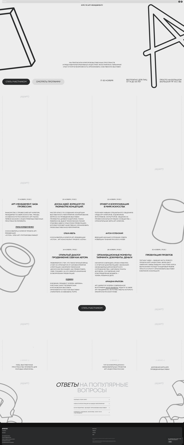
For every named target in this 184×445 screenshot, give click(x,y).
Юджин (69, 279)
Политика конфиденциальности (6, 437)
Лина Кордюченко (25, 227)
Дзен (93, 434)
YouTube (94, 432)
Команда (4, 432)
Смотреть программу (48, 82)
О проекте (4, 430)
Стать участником (16, 82)
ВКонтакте (94, 428)
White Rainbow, (112, 287)
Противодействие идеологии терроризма (8, 442)
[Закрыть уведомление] (182, 438)
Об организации (101, 1)
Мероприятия (88, 1)
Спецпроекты (94, 1)
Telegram (94, 430)
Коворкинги (82, 1)
